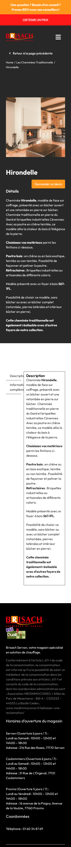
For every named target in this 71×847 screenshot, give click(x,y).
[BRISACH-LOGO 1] (20, 35)
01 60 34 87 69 (33, 829)
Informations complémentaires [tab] (15, 387)
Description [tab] (15, 376)
